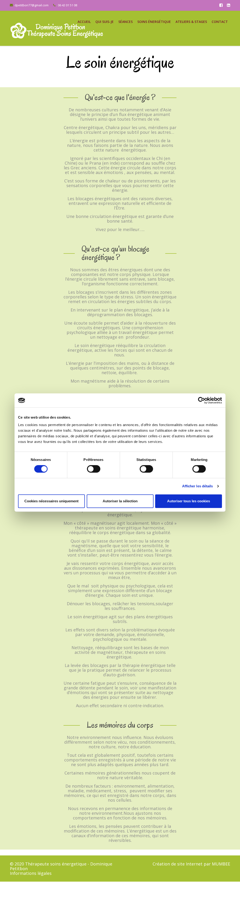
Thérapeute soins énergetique (55, 864)
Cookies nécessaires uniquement (51, 501)
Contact (220, 21)
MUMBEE (221, 864)
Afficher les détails (197, 486)
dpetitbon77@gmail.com (32, 5)
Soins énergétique (154, 21)
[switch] (93, 469)
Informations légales (31, 873)
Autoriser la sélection (120, 501)
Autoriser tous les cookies (188, 501)
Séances (125, 21)
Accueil (84, 21)
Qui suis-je (104, 21)
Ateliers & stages (191, 21)
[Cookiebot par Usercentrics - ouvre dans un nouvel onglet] (201, 400)
